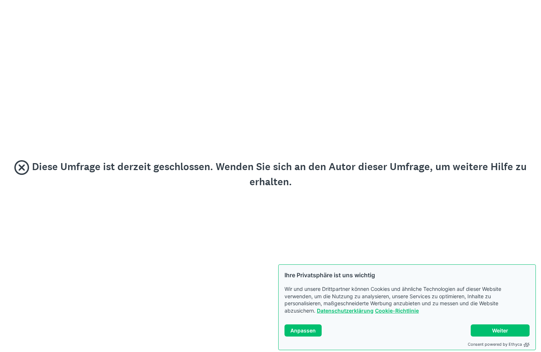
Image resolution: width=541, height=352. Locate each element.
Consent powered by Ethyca (495, 344)
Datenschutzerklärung (345, 310)
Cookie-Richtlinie (397, 310)
